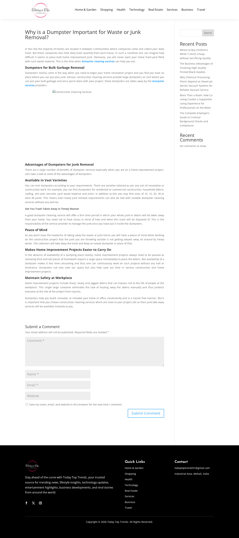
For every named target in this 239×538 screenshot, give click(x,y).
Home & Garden (85, 10)
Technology (137, 10)
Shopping (106, 10)
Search (208, 32)
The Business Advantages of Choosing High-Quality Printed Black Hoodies (196, 68)
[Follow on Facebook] (26, 503)
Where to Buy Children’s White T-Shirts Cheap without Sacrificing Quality (195, 54)
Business (187, 10)
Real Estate (155, 10)
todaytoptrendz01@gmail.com (192, 468)
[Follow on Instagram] (40, 503)
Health (121, 10)
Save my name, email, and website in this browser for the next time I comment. (75, 404)
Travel (201, 10)
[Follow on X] (33, 503)
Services (172, 10)
